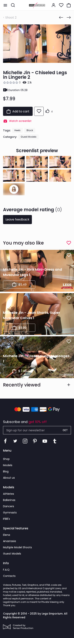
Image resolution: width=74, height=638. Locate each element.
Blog (6, 471)
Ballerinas (9, 500)
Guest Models (28, 136)
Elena (6, 535)
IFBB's (6, 519)
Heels (17, 130)
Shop (6, 459)
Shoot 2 (11, 17)
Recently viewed (22, 385)
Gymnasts (10, 512)
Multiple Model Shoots (17, 547)
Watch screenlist (20, 121)
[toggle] (5, 5)
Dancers (8, 506)
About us (9, 478)
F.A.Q (6, 570)
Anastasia (9, 541)
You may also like (23, 243)
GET (65, 430)
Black (30, 130)
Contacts (9, 576)
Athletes (8, 494)
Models (7, 465)
